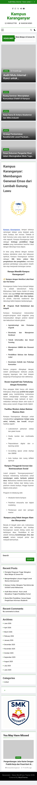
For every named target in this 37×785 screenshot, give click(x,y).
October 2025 (8, 653)
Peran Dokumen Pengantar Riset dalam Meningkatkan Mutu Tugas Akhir (18, 156)
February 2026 (9, 636)
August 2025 (8, 661)
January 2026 (8, 640)
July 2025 (7, 666)
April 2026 (7, 628)
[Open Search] (31, 30)
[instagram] (15, 8)
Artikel (6, 71)
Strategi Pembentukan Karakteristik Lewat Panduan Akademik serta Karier (15, 137)
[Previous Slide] (31, 2)
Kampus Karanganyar (18, 16)
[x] (18, 8)
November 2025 (9, 649)
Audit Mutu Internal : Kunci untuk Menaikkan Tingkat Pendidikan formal (18, 2)
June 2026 (7, 623)
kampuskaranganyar (13, 768)
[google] (21, 8)
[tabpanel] (18, 754)
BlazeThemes (23, 777)
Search (6, 555)
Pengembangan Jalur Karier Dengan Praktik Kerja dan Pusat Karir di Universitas (18, 764)
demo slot (9, 690)
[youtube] (23, 8)
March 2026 (8, 632)
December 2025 (9, 644)
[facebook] (13, 8)
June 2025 (7, 670)
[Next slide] (34, 2)
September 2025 (9, 657)
